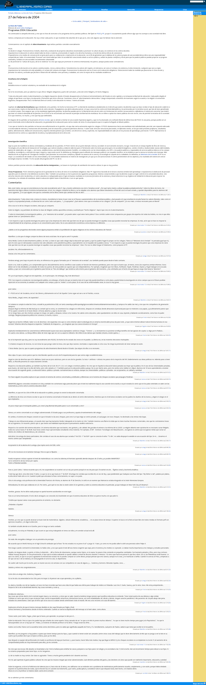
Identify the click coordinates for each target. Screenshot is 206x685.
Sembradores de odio (98, 21)
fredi (145, 317)
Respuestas (158, 10)
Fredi (144, 589)
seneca (144, 379)
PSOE (99, 34)
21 (169, 487)
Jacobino (143, 232)
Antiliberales (77, 10)
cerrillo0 (145, 673)
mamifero (143, 662)
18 (169, 447)
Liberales (48, 10)
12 (169, 372)
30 (169, 662)
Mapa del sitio (198, 684)
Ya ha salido (77, 21)
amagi (144, 256)
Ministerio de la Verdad (149, 154)
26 (169, 602)
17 (169, 440)
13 (169, 379)
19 (169, 454)
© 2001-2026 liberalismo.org (10, 683)
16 (169, 408)
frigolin (144, 326)
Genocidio (131, 10)
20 (169, 465)
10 (169, 335)
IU (111, 34)
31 (169, 673)
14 (169, 388)
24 (169, 580)
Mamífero (143, 194)
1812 (196, 16)
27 (169, 611)
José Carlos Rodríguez (24, 28)
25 (169, 589)
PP (103, 34)
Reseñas (104, 10)
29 (169, 644)
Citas (185, 10)
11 (169, 350)
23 (169, 569)
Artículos (22, 10)
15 (169, 401)
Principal (86, 21)
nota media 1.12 (141, 225)
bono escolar (45, 120)
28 (169, 629)
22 (169, 511)
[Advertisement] (199, 32)
